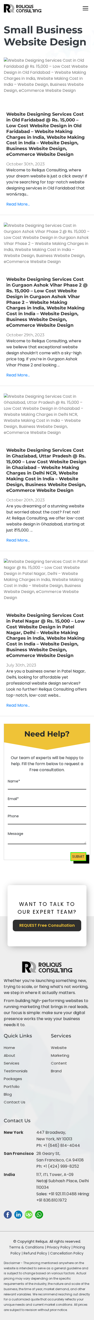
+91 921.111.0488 (62, 1194)
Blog (8, 1094)
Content (59, 1063)
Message (15, 833)
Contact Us (14, 1102)
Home (9, 1047)
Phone (13, 816)
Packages (13, 1078)
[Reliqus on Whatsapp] (39, 1214)
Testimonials (16, 1071)
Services (11, 1063)
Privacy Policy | (60, 1247)
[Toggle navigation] (85, 8)
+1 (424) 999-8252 (61, 1166)
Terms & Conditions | (27, 1247)
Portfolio (12, 1086)
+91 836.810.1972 (51, 1200)
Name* (14, 781)
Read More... (18, 204)
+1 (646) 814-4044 (61, 1145)
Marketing (60, 1055)
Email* (13, 798)
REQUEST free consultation (47, 925)
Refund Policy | (37, 1253)
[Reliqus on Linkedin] (18, 1214)
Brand (56, 1071)
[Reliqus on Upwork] (29, 1214)
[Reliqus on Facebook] (8, 1214)
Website (59, 1047)
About (9, 1055)
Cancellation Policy (66, 1253)
